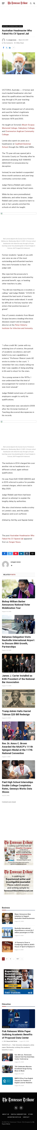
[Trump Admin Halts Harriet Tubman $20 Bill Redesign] (18, 698)
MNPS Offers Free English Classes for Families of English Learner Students (24, 1080)
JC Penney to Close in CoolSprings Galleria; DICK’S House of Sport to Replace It (25, 945)
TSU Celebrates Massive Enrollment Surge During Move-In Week (23, 1069)
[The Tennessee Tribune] (17, 3)
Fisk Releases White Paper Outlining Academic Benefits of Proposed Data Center (17, 1034)
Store (30, 1114)
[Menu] (3, 3)
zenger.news (12, 40)
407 (17, 959)
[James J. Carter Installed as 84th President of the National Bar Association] (18, 663)
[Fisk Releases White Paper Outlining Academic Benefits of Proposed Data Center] (18, 1018)
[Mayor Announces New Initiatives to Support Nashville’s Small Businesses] (7, 918)
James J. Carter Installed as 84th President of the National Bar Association (18, 679)
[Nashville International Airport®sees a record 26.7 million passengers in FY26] (7, 932)
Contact (26, 1117)
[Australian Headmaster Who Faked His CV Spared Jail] (18, 63)
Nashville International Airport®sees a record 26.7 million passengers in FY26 (24, 930)
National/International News (12, 26)
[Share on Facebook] (3, 47)
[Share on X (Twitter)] (6, 47)
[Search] (34, 3)
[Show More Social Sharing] (13, 47)
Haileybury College (26, 128)
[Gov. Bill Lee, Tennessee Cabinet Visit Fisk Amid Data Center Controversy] (7, 1057)
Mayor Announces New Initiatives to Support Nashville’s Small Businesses (25, 916)
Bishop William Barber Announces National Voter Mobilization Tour (16, 604)
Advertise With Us (14, 1117)
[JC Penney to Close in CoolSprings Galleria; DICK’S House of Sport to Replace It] (7, 946)
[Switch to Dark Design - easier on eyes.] (31, 3)
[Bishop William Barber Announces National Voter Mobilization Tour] (18, 588)
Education (6, 1027)
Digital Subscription (18, 1114)
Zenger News (15, 542)
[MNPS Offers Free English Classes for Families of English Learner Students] (7, 1081)
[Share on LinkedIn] (9, 47)
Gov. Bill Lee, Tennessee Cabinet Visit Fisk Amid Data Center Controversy (24, 1057)
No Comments (8, 43)
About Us (5, 1114)
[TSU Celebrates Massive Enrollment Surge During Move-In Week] (7, 1069)
